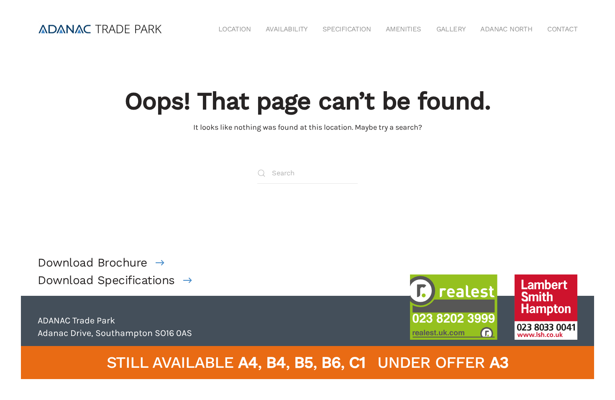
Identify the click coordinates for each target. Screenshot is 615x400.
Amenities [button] (403, 29)
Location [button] (234, 29)
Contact (562, 29)
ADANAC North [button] (506, 29)
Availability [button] (287, 29)
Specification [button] (347, 29)
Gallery (451, 29)
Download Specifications (106, 280)
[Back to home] (100, 29)
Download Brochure (92, 262)
